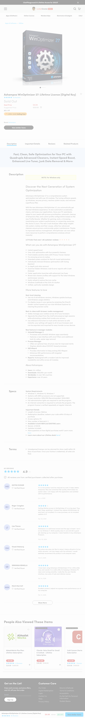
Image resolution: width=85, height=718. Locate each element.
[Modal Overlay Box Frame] (42, 359)
